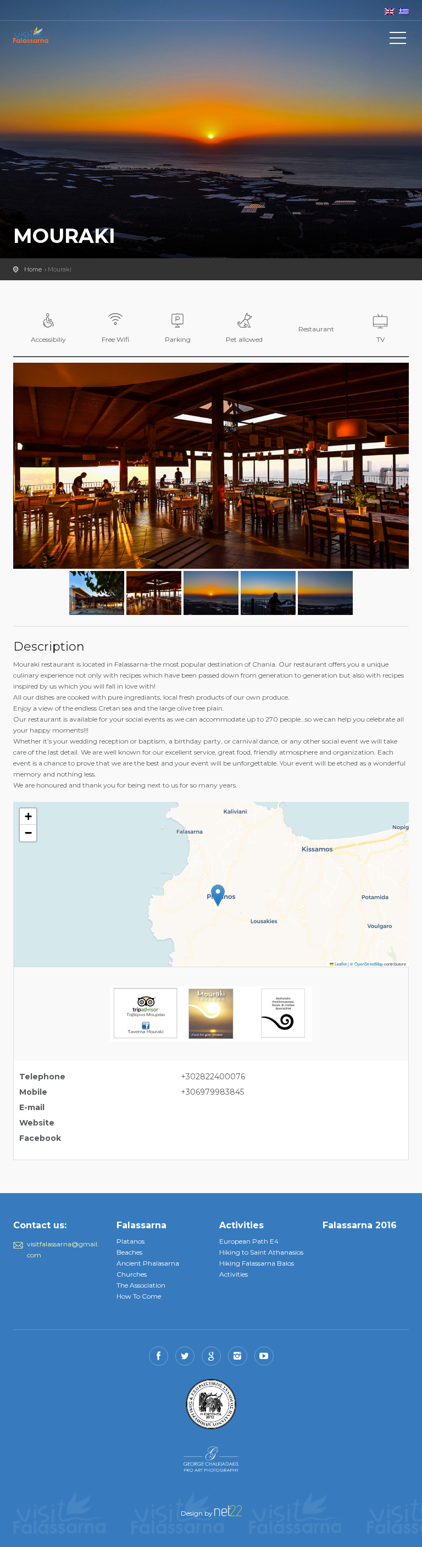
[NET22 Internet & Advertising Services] (228, 1510)
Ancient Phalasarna (147, 1263)
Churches (131, 1274)
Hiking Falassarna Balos (256, 1263)
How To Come (138, 1296)
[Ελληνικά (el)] (404, 11)
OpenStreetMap (368, 964)
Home (33, 269)
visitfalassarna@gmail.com (63, 1249)
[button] (218, 895)
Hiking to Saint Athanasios (261, 1252)
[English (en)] (390, 11)
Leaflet (340, 964)
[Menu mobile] (398, 40)
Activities (233, 1274)
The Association (140, 1285)
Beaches (129, 1252)
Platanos (130, 1241)
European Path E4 (249, 1241)
